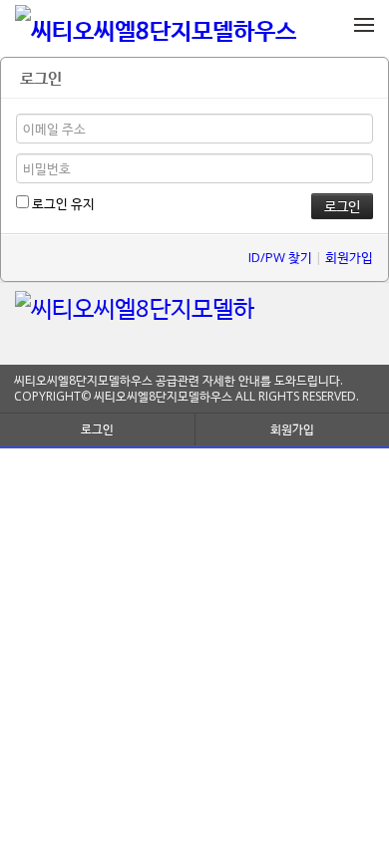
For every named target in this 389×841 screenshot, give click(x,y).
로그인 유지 (62, 203)
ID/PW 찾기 (280, 257)
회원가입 (349, 257)
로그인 (97, 428)
